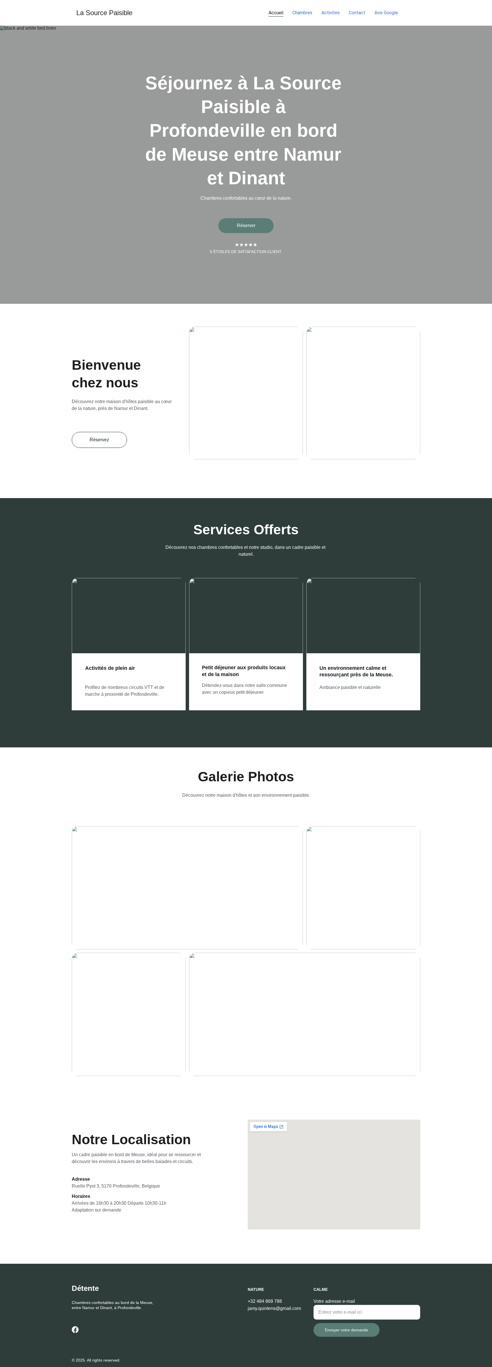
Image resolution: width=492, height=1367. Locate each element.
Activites (330, 12)
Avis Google (386, 12)
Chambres (302, 12)
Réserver (246, 225)
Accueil (275, 12)
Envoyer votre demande (346, 1330)
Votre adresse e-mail (334, 1301)
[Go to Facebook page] (411, 13)
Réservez (99, 439)
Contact (357, 12)
